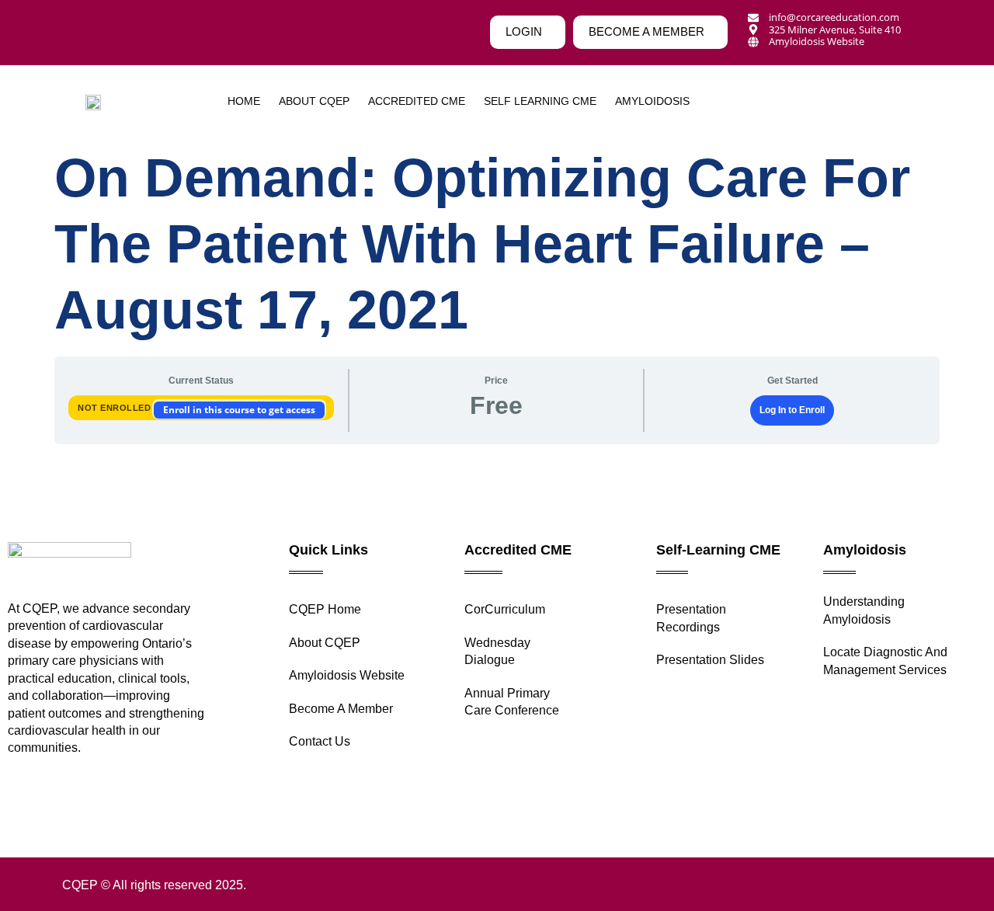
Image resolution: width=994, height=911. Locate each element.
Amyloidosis (864, 550)
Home (244, 101)
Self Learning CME (540, 101)
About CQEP (314, 101)
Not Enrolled (116, 407)
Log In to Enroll (792, 410)
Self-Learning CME (718, 550)
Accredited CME (416, 101)
